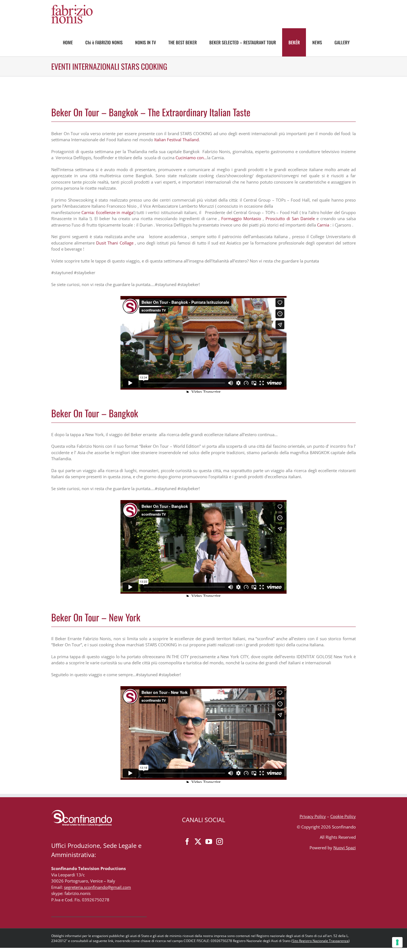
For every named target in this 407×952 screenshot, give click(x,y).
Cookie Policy (343, 816)
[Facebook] (187, 841)
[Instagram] (219, 841)
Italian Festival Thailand (176, 139)
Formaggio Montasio (241, 218)
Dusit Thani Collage (114, 243)
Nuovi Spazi (344, 847)
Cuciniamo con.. (191, 157)
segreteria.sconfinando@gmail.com (97, 887)
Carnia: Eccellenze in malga (107, 212)
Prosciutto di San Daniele (290, 218)
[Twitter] (198, 841)
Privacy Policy (313, 816)
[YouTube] (208, 841)
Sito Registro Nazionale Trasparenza (320, 940)
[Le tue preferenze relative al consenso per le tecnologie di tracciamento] (397, 942)
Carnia (323, 225)
